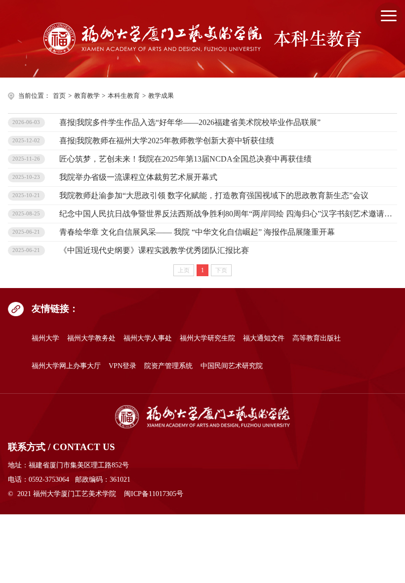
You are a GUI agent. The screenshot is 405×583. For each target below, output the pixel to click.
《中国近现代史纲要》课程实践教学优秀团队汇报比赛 (154, 250)
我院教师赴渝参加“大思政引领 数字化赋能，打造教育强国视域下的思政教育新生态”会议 (213, 195)
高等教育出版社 (316, 338)
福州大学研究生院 (207, 338)
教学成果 (161, 95)
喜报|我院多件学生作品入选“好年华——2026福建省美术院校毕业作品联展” (190, 122)
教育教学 (87, 95)
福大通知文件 (263, 338)
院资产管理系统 (168, 366)
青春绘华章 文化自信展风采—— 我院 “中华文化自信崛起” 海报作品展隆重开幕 (197, 232)
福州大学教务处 (91, 338)
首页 (59, 95)
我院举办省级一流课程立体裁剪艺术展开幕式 (138, 177)
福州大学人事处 (147, 338)
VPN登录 (122, 366)
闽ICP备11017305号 (153, 494)
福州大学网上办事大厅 (66, 366)
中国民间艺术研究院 (232, 366)
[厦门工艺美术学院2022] (202, 417)
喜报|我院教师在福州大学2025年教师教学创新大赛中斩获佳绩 (166, 140)
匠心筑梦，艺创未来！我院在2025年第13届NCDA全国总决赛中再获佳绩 (185, 159)
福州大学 (45, 338)
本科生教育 (124, 95)
